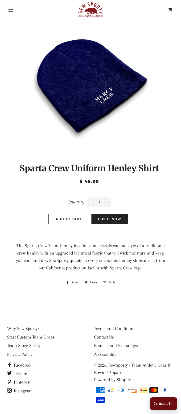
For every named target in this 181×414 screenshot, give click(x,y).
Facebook (22, 365)
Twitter (20, 373)
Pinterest (21, 382)
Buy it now (109, 219)
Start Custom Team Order (31, 337)
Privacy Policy (19, 354)
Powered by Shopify (112, 379)
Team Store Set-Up (24, 345)
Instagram (23, 390)
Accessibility (105, 354)
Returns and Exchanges (116, 345)
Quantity (76, 202)
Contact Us (104, 337)
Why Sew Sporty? (23, 328)
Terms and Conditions (114, 328)
